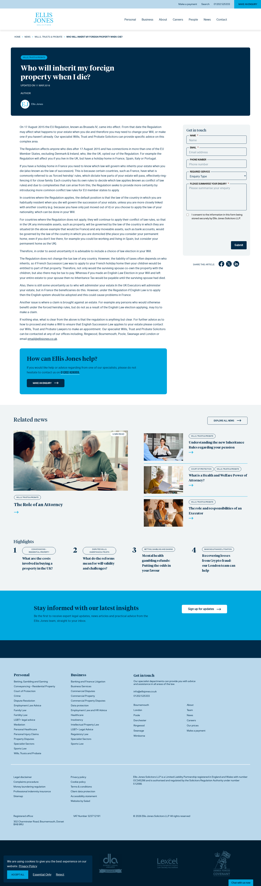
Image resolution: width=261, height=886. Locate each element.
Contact (221, 19)
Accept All (17, 874)
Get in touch (144, 675)
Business (147, 19)
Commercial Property (83, 695)
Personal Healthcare (25, 729)
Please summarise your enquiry (209, 184)
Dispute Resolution (24, 700)
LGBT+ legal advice (24, 719)
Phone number (198, 159)
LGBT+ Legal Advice (82, 729)
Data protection (80, 705)
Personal (130, 19)
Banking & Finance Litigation (218, 549)
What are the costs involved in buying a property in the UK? (37, 563)
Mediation (19, 724)
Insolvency (77, 719)
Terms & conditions (81, 786)
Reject (60, 874)
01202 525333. (70, 372)
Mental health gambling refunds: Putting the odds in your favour (156, 562)
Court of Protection (201, 469)
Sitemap (18, 796)
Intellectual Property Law (85, 724)
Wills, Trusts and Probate (27, 753)
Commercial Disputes (83, 691)
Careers (178, 19)
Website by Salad (80, 801)
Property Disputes (24, 739)
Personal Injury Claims (26, 734)
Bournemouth (141, 704)
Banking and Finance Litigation (88, 681)
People (193, 19)
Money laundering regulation (29, 786)
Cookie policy (78, 781)
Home (17, 37)
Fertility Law (20, 715)
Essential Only (42, 874)
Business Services (81, 686)
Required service (200, 171)
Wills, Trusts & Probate (48, 37)
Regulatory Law (79, 734)
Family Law (20, 710)
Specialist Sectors (24, 743)
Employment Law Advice (27, 705)
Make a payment (187, 4)
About (163, 19)
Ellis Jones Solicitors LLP (147, 776)
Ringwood (139, 725)
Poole (137, 715)
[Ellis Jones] (43, 19)
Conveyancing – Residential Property (34, 686)
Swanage (139, 730)
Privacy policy (78, 777)
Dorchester (140, 720)
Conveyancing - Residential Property (39, 550)
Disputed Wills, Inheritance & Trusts (99, 550)
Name (194, 135)
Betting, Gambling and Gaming (158, 549)
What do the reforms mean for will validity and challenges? (99, 563)
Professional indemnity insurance (32, 791)
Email (194, 147)
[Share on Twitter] (229, 264)
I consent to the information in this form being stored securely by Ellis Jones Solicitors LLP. (217, 216)
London (138, 710)
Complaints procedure (26, 781)
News (207, 19)
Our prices (193, 725)
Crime (17, 695)
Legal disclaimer (22, 777)
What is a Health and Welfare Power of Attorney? (218, 477)
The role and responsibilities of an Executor (215, 510)
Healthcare (77, 715)
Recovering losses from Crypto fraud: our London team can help (218, 562)
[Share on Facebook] (221, 264)
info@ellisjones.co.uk (145, 691)
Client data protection (83, 791)
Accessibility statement (84, 796)
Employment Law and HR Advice (89, 710)
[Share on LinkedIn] (236, 264)
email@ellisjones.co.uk (42, 339)
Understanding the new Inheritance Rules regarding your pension (216, 444)
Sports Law (20, 748)
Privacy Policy (28, 866)
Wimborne (139, 735)
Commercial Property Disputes (88, 700)
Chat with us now (240, 882)
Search (205, 4)
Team (190, 710)
